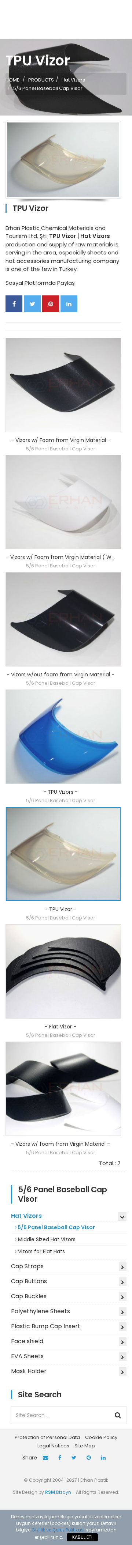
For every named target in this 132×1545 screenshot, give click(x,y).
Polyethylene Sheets (40, 1311)
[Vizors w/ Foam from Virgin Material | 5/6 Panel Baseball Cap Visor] (63, 385)
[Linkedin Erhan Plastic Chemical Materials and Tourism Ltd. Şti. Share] (68, 303)
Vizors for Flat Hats (40, 1251)
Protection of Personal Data (47, 1437)
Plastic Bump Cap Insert (45, 1326)
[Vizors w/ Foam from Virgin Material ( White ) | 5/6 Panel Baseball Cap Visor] (63, 502)
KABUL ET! (82, 1537)
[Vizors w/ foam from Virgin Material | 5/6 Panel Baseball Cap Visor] (63, 1089)
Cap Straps (27, 1266)
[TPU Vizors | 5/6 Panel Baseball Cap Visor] (63, 736)
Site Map (84, 1445)
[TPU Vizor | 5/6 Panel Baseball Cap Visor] (63, 854)
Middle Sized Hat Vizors (46, 1239)
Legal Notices (53, 1445)
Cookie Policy (101, 1437)
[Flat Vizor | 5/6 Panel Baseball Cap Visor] (63, 971)
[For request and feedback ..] (45, 1457)
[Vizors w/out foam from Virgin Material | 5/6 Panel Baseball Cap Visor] (63, 619)
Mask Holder (29, 1371)
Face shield (27, 1341)
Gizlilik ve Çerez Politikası (58, 1530)
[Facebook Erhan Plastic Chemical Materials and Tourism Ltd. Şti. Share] (14, 303)
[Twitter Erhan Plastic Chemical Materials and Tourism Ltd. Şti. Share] (32, 303)
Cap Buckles (29, 1296)
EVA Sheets (27, 1356)
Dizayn (58, 1492)
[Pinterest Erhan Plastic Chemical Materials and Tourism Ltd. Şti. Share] (50, 303)
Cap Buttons (29, 1281)
